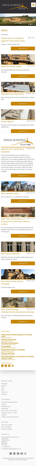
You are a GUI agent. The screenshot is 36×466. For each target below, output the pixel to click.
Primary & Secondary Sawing (9, 402)
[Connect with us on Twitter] (9, 366)
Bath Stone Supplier (6, 429)
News (4, 30)
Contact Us (4, 392)
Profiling (3, 404)
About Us (3, 386)
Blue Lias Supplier (6, 427)
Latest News (5, 331)
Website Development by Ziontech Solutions (20, 459)
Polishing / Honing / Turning (8, 412)
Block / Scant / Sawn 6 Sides (9, 410)
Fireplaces (4, 415)
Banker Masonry (5, 406)
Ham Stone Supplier (6, 425)
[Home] (15, 6)
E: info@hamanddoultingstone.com (11, 449)
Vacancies (4, 394)
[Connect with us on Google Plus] (6, 366)
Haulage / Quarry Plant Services (10, 417)
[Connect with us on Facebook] (2, 366)
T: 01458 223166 (5, 446)
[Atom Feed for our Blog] (12, 366)
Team (2, 388)
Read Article (23, 48)
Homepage (4, 383)
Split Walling (4, 408)
